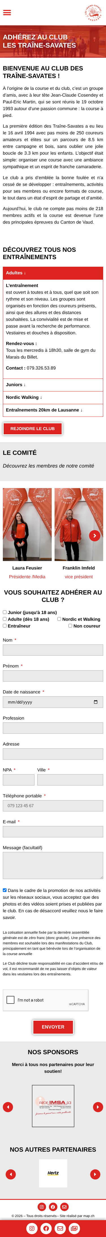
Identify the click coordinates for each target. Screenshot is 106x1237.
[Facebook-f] (53, 1207)
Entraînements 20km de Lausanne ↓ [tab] (44, 410)
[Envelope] (64, 1207)
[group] (27, 535)
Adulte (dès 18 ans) (28, 619)
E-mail (10, 822)
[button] (7, 12)
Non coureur (86, 626)
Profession (13, 718)
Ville (42, 770)
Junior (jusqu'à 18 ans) (32, 612)
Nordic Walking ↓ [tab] (24, 397)
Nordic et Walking (81, 619)
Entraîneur (19, 626)
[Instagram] (42, 1207)
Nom (8, 640)
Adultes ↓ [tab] (16, 273)
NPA (8, 770)
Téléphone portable (23, 796)
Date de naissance (22, 692)
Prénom (11, 666)
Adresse (11, 744)
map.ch (88, 1216)
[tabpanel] (53, 329)
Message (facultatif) (22, 848)
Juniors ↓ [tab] (16, 384)
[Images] (74, 1228)
